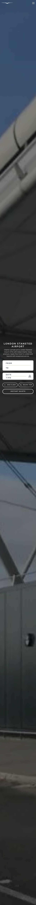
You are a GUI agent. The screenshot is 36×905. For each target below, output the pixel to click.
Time (8, 378)
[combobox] (18, 363)
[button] (33, 3)
